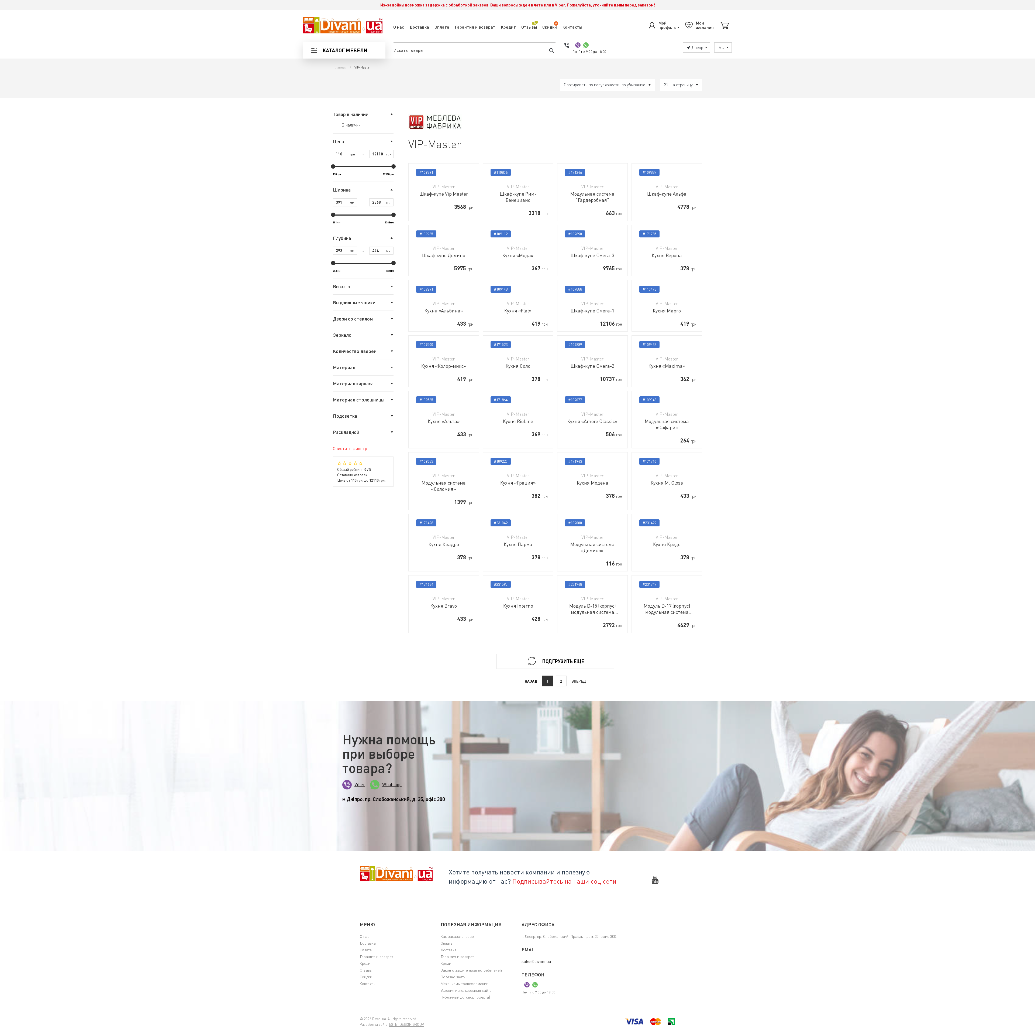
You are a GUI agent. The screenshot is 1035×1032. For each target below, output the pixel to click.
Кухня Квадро (444, 544)
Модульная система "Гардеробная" (592, 197)
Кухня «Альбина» (444, 311)
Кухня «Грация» (518, 483)
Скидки (549, 26)
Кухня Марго (667, 311)
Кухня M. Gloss (667, 483)
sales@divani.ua (536, 961)
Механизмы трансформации (464, 983)
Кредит (508, 26)
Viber (359, 784)
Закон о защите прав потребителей (471, 970)
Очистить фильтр (350, 448)
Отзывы (529, 26)
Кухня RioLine (518, 421)
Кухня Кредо (667, 544)
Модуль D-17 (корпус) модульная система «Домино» (667, 609)
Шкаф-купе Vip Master (443, 194)
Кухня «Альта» (444, 421)
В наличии (351, 125)
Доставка (419, 26)
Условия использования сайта (466, 990)
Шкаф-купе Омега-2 (592, 366)
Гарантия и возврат (475, 26)
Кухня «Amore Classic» (592, 421)
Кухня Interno (518, 606)
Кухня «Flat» (518, 311)
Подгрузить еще (563, 661)
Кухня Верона (667, 255)
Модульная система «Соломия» (444, 486)
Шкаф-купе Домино (443, 255)
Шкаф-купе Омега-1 (592, 311)
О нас (398, 26)
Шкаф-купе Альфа (666, 194)
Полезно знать (453, 977)
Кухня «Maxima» (666, 366)
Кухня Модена (592, 483)
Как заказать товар (457, 936)
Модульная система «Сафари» (667, 424)
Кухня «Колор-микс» (443, 366)
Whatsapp (392, 784)
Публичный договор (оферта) (465, 997)
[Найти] (551, 50)
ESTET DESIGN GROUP (406, 1024)
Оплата (441, 26)
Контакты (572, 26)
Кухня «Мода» (518, 255)
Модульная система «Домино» (592, 547)
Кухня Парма (518, 544)
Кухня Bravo (443, 606)
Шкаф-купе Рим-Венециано (518, 197)
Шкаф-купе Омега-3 (592, 255)
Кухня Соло (518, 366)
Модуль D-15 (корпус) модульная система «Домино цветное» (592, 609)
